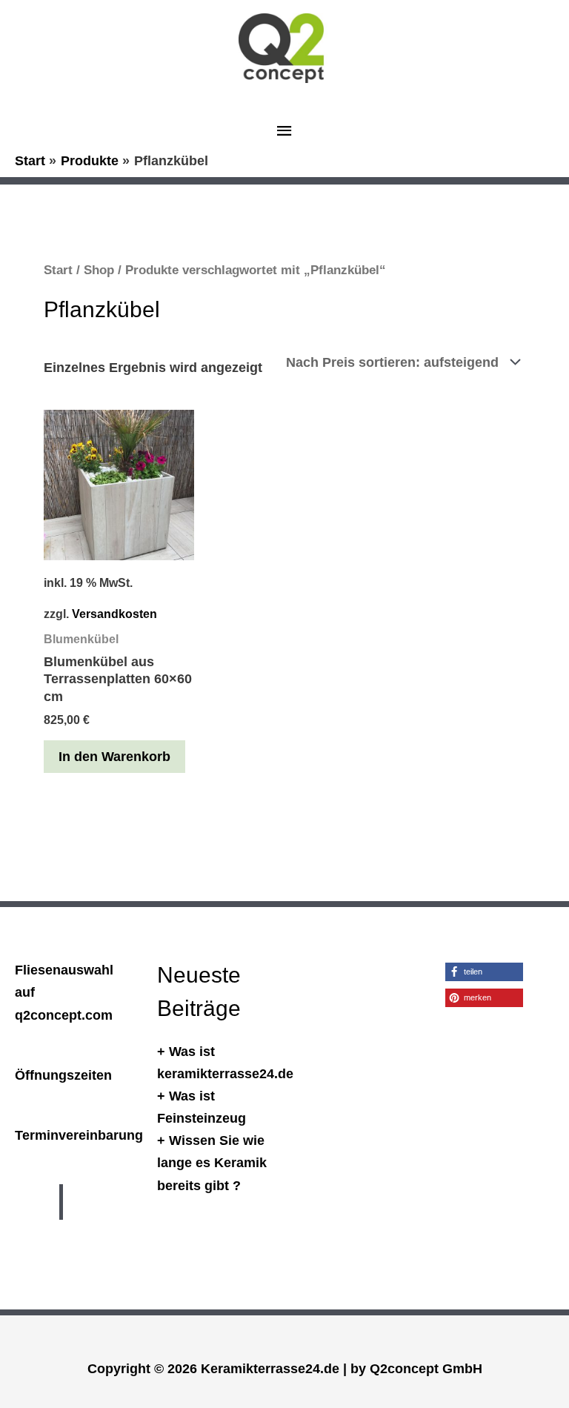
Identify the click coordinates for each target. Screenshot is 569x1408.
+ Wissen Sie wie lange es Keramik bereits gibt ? (212, 1162)
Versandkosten (114, 613)
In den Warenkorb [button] (114, 756)
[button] (484, 972)
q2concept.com (64, 1015)
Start (58, 270)
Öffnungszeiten (63, 1075)
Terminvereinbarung (79, 1135)
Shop (99, 270)
